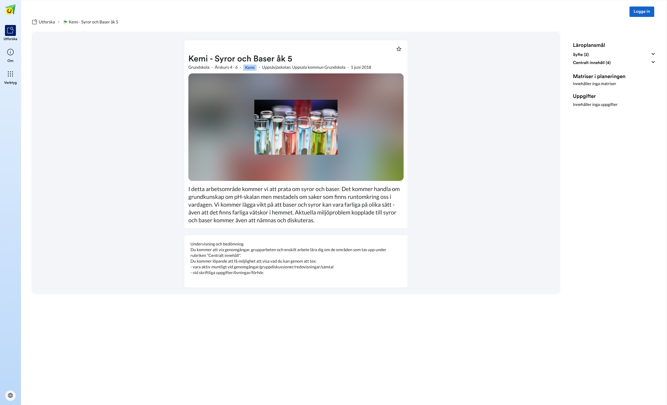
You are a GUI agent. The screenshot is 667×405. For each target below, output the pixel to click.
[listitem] (10, 33)
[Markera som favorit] (399, 49)
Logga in (642, 12)
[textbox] (296, 261)
